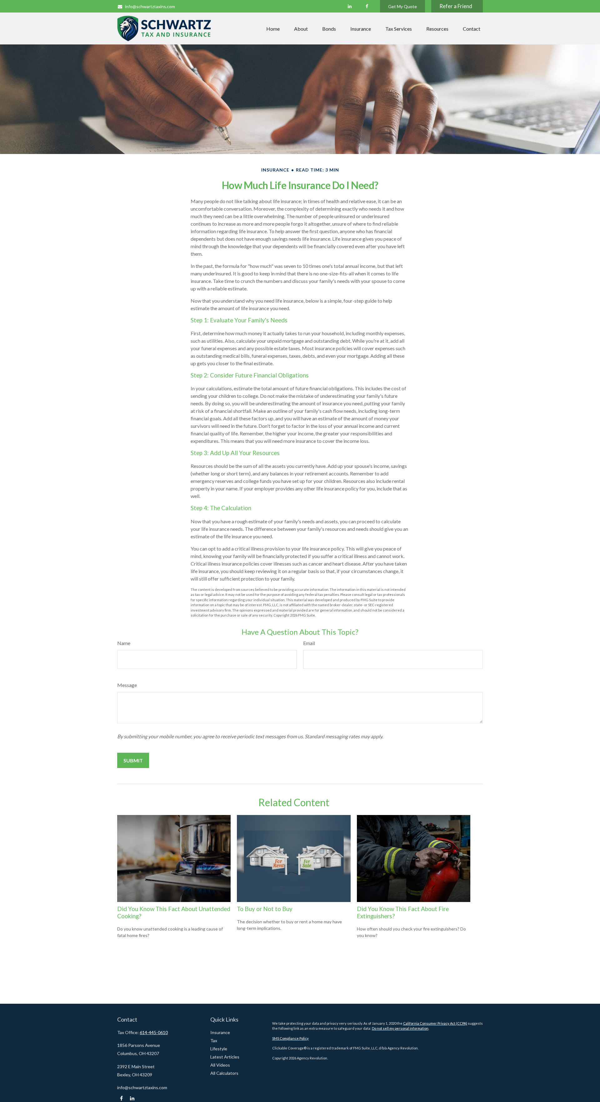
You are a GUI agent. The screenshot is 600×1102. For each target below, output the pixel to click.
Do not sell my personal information (400, 1028)
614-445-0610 (154, 1032)
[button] (273, 28)
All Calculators (224, 1073)
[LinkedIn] (349, 6)
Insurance (220, 1032)
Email (309, 643)
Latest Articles (224, 1056)
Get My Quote (402, 6)
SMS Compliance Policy (290, 1038)
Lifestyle (218, 1048)
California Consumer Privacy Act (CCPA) (435, 1023)
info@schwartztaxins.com (150, 6)
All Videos (220, 1065)
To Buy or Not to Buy (264, 908)
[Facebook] (367, 6)
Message (127, 685)
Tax (213, 1040)
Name (123, 643)
